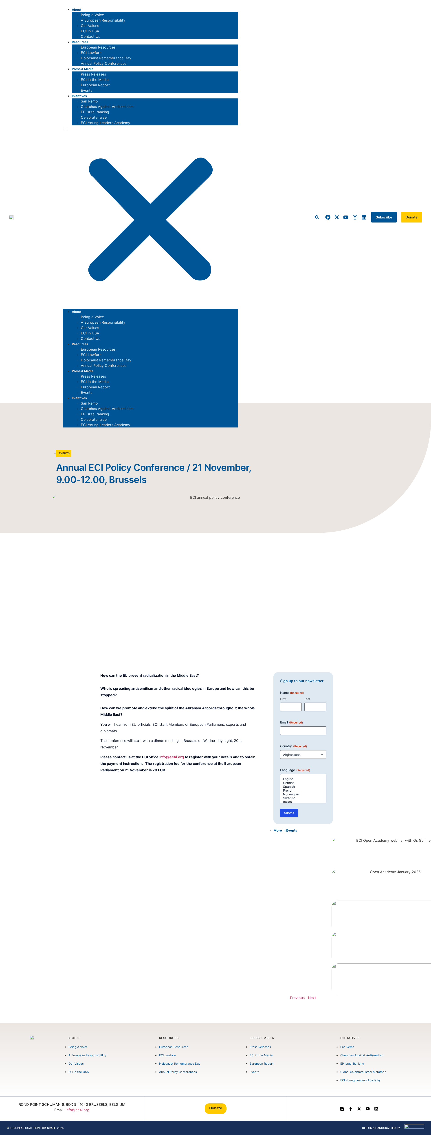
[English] (303, 779)
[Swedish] (303, 798)
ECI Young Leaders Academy (105, 122)
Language (295, 770)
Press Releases (93, 74)
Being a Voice (92, 15)
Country (293, 746)
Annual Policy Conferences (103, 63)
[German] (303, 783)
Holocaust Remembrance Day (106, 58)
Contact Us (90, 36)
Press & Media (82, 69)
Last (307, 699)
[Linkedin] (364, 217)
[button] (150, 217)
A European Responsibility (103, 20)
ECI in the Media (95, 79)
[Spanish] (303, 786)
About (76, 9)
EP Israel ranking (95, 112)
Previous (297, 997)
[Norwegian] (303, 794)
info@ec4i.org (171, 757)
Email (291, 722)
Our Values (90, 25)
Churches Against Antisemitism (107, 106)
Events (86, 90)
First (283, 699)
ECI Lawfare (91, 52)
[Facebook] (328, 217)
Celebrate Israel (94, 117)
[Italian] (303, 802)
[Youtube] (346, 217)
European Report (95, 85)
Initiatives (79, 96)
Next (312, 997)
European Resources (98, 47)
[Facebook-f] (351, 1109)
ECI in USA (90, 31)
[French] (303, 790)
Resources (80, 42)
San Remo (89, 101)
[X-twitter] (337, 217)
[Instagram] (355, 217)
